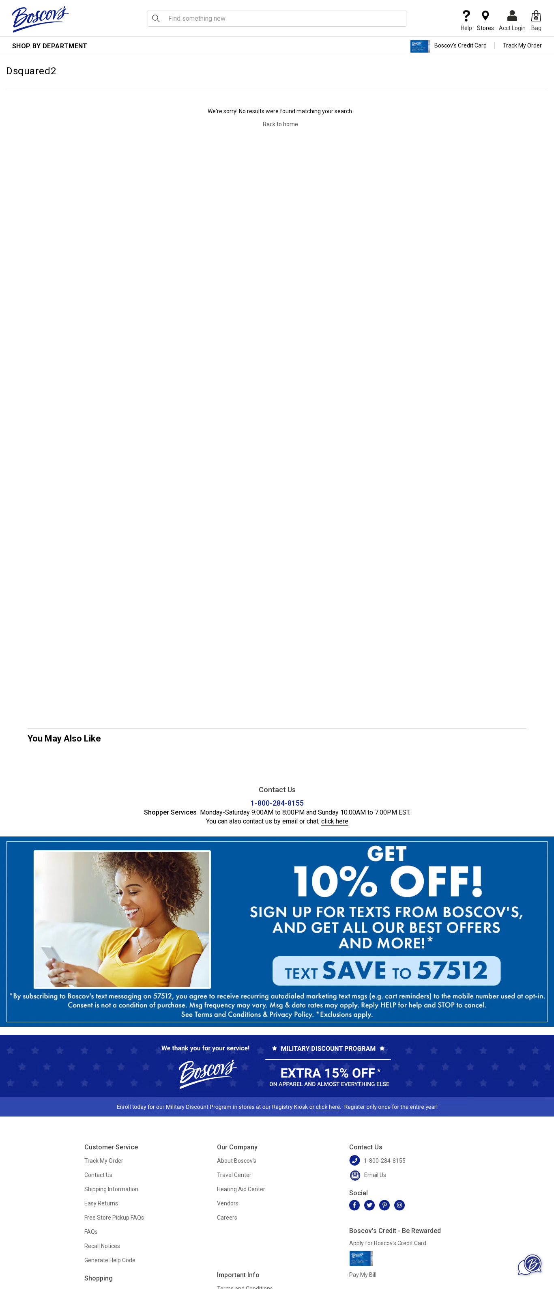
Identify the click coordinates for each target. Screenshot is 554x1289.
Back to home (280, 124)
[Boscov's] (40, 19)
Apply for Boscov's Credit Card (387, 1243)
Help (466, 28)
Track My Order (522, 45)
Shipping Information (111, 1189)
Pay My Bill (362, 1275)
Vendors (227, 1203)
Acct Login (512, 28)
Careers (227, 1217)
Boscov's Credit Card (460, 45)
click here (334, 821)
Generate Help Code (109, 1260)
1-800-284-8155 (277, 803)
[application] (529, 1264)
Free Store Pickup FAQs (114, 1217)
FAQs (91, 1232)
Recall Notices (102, 1246)
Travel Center (234, 1175)
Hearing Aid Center (241, 1189)
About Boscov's (236, 1161)
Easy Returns (101, 1203)
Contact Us (98, 1175)
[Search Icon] (156, 18)
